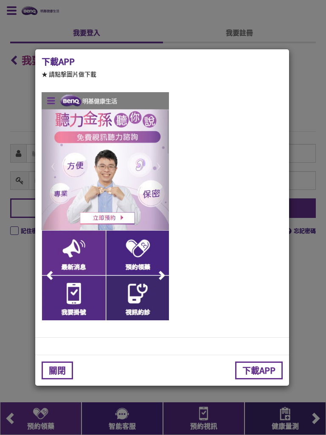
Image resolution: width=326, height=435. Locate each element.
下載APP (258, 370)
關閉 (57, 370)
